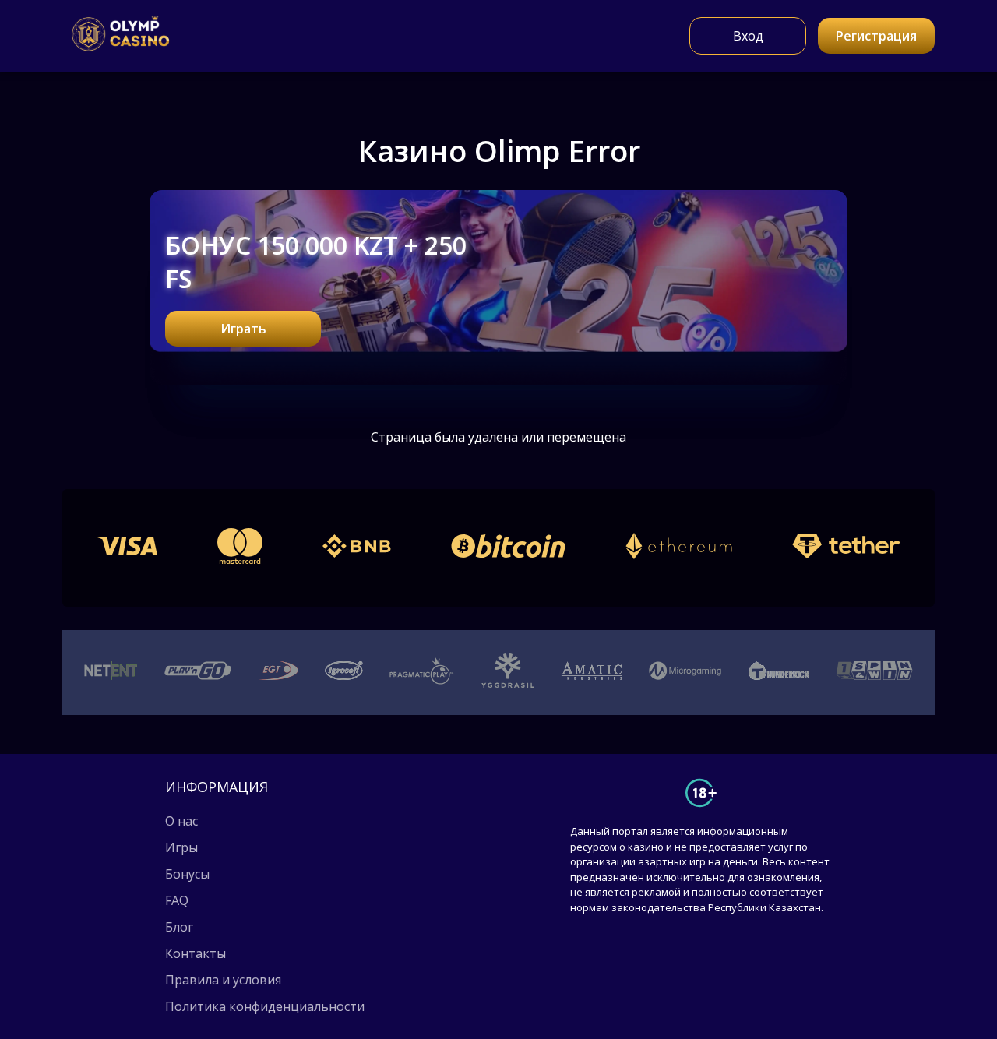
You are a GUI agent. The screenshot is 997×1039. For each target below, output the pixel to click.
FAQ (176, 900)
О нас (181, 820)
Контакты (195, 953)
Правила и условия (223, 979)
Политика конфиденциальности (265, 1006)
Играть (243, 328)
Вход (748, 35)
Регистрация (876, 35)
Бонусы (187, 873)
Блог (179, 926)
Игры (181, 847)
